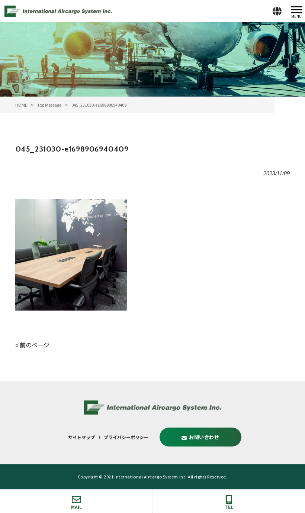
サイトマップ (81, 437)
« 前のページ (32, 344)
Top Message (49, 105)
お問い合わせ (204, 437)
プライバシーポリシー (126, 437)
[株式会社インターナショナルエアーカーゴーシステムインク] (58, 10)
